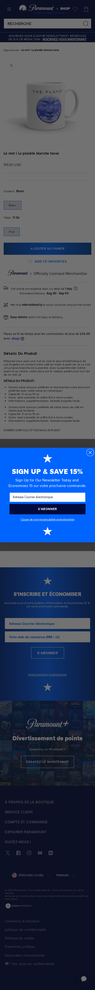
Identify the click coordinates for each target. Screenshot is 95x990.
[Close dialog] (90, 452)
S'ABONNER (47, 509)
